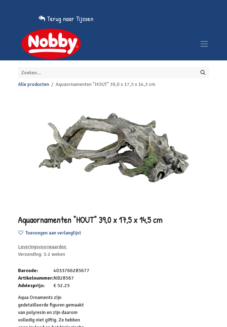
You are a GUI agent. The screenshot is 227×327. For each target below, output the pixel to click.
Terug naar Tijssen (70, 18)
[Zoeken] (203, 72)
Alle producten (33, 84)
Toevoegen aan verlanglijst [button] (53, 233)
